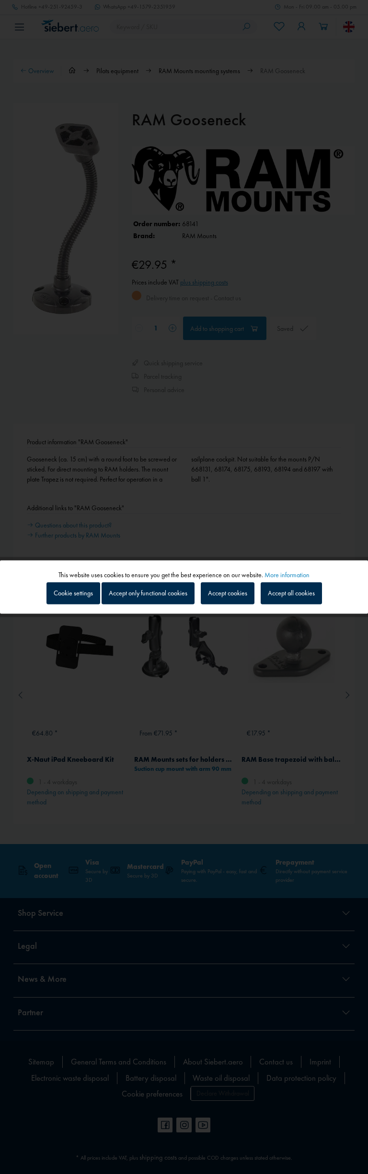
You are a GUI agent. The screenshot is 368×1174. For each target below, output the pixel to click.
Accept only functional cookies (148, 593)
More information (287, 574)
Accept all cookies (291, 593)
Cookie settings (73, 593)
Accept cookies (227, 593)
